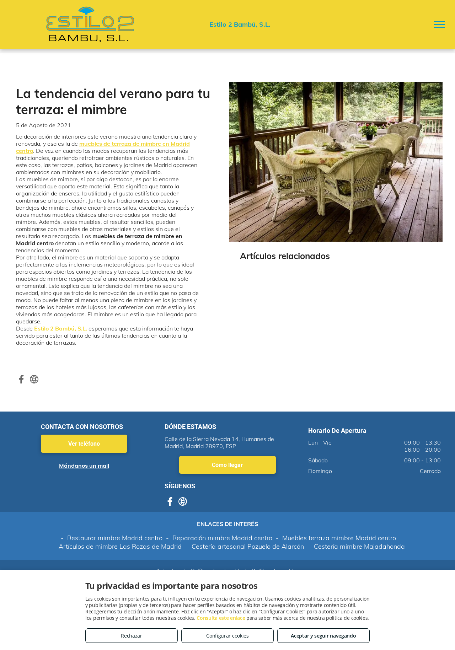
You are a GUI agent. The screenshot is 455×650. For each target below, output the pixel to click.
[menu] (439, 24)
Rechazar (131, 635)
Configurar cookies (227, 635)
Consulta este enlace (221, 617)
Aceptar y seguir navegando (323, 635)
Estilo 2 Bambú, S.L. (60, 328)
